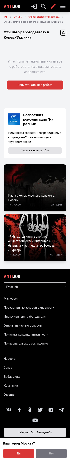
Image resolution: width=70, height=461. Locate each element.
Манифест (11, 298)
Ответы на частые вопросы (23, 325)
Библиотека (12, 376)
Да (19, 453)
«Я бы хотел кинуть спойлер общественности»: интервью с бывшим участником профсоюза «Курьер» (31, 243)
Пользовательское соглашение (26, 343)
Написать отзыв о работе (35, 85)
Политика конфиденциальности (26, 334)
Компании (11, 385)
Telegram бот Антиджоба (35, 432)
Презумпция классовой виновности (29, 307)
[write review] (53, 6)
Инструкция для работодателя (25, 316)
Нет (51, 453)
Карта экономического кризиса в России (31, 198)
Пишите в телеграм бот (35, 150)
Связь (8, 367)
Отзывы (9, 394)
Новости (9, 358)
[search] (43, 6)
